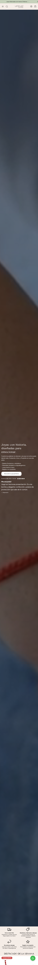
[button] (2, 6)
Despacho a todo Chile (23, 1)
